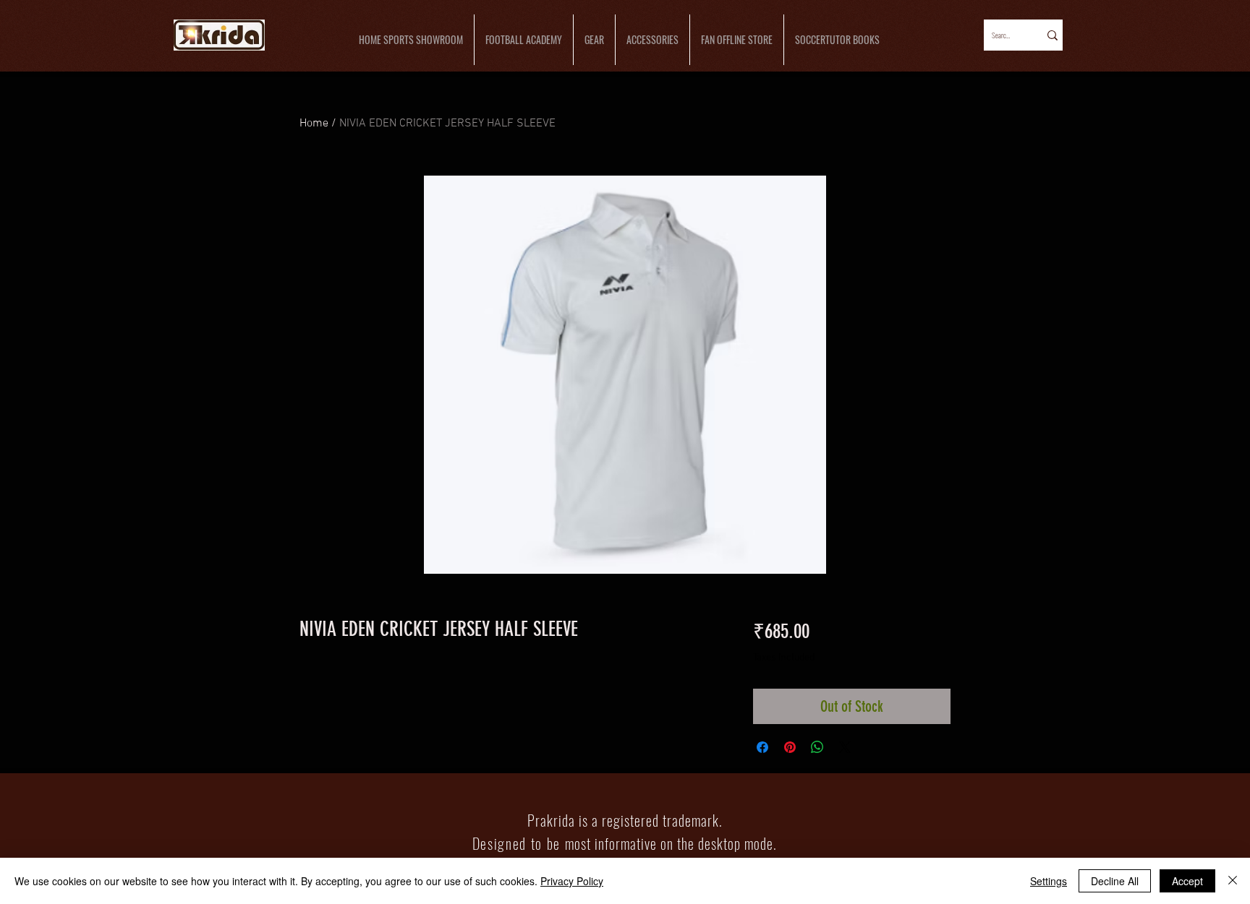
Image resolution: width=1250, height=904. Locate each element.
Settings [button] (1048, 881)
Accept (1187, 881)
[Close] (1232, 880)
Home (313, 123)
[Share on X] (845, 747)
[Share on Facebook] (762, 747)
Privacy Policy (571, 881)
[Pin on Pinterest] (790, 747)
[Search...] (1051, 35)
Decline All (1115, 881)
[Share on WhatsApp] (817, 747)
